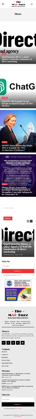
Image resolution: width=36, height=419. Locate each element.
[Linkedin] (13, 343)
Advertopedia (15, 17)
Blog (3, 53)
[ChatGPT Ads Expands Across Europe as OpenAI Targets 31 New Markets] (18, 87)
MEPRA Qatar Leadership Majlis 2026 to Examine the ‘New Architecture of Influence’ (17, 387)
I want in (17, 271)
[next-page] (31, 221)
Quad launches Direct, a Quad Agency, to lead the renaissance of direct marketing (17, 248)
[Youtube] (23, 343)
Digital (4, 184)
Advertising (6, 17)
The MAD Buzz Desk (8, 254)
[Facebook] (4, 343)
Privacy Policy (18, 275)
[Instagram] (8, 343)
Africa (24, 17)
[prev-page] (28, 221)
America (30, 17)
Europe (4, 97)
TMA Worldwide (18, 416)
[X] (18, 343)
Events (4, 142)
